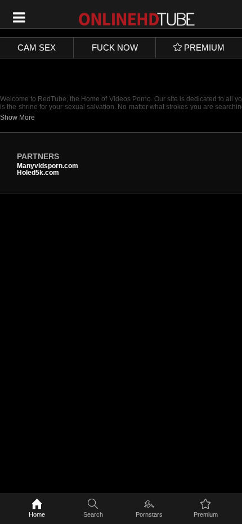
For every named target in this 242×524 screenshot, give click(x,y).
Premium (206, 514)
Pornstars (149, 514)
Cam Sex (36, 47)
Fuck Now (115, 47)
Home (37, 514)
